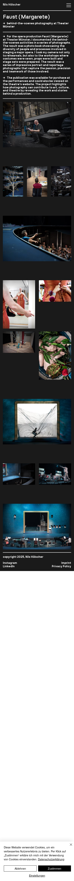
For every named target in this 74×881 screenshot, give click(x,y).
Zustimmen (54, 868)
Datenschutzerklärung (51, 859)
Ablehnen (20, 868)
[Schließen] (68, 846)
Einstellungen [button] (37, 875)
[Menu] (68, 5)
